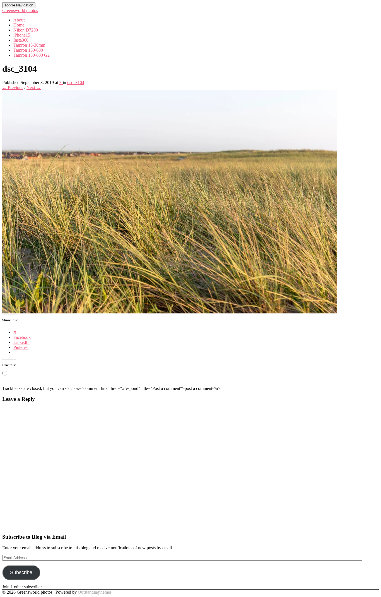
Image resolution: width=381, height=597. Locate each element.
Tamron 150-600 (28, 50)
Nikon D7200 (25, 30)
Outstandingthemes (95, 592)
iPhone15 (21, 35)
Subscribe (21, 572)
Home (18, 25)
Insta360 (20, 40)
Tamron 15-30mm (29, 45)
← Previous (12, 87)
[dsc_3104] (169, 312)
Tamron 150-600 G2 (31, 55)
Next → (33, 87)
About (19, 20)
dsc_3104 (75, 82)
